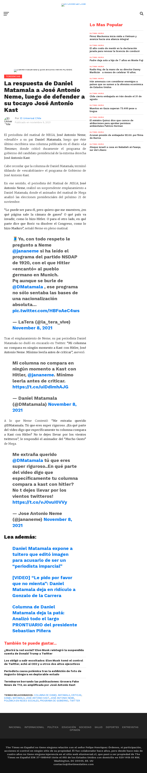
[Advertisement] (43, 48)
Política (52, 727)
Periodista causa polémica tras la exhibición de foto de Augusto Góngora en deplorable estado (42, 673)
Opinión (75, 730)
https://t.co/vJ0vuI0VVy (39, 502)
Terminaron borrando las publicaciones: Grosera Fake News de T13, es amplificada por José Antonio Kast (41, 683)
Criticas (76, 695)
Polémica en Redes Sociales (21, 700)
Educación (69, 727)
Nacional (15, 727)
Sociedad (85, 727)
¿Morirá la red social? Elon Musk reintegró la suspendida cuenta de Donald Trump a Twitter (44, 652)
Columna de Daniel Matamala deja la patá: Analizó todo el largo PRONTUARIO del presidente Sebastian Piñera (44, 618)
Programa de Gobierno (54, 700)
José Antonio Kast (37, 698)
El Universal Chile (30, 118)
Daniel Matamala (14, 698)
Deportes (112, 727)
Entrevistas (130, 727)
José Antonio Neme (62, 698)
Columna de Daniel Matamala (52, 695)
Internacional (34, 727)
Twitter (75, 700)
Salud (99, 727)
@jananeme (25, 251)
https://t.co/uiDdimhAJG (40, 386)
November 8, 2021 (32, 327)
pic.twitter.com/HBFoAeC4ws (46, 310)
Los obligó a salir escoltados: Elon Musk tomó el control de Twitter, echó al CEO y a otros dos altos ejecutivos (43, 662)
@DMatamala (27, 286)
